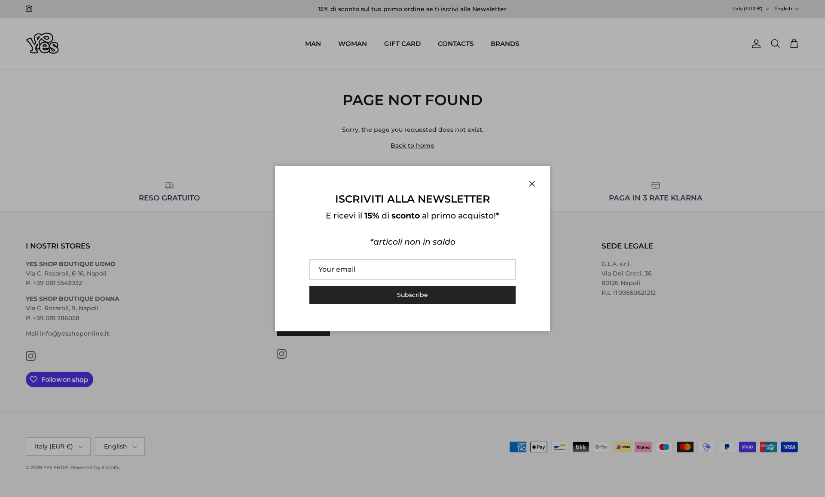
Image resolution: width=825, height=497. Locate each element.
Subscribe (412, 295)
